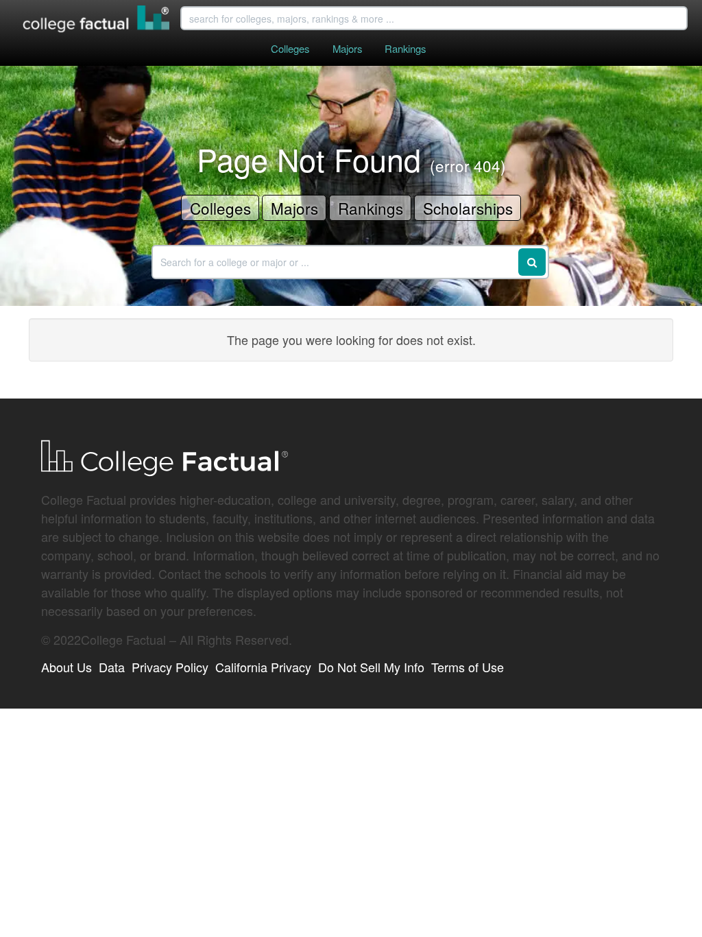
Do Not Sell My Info (371, 667)
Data (112, 667)
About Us (66, 667)
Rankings (405, 48)
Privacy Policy (170, 667)
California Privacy (263, 667)
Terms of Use (467, 667)
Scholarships (468, 208)
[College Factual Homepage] (96, 20)
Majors (347, 48)
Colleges (290, 48)
